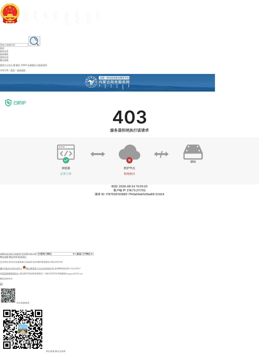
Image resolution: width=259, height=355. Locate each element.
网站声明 (13, 257)
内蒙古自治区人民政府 (10, 254)
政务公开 (4, 51)
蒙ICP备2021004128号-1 (11, 268)
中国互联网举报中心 (9, 273)
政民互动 (4, 57)
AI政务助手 (41, 65)
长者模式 (31, 65)
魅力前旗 (4, 60)
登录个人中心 (6, 65)
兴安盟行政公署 (29, 254)
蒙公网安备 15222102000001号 (40, 268)
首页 (2, 48)
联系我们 (22, 257)
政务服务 (4, 54)
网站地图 (4, 257)
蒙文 (18, 65)
